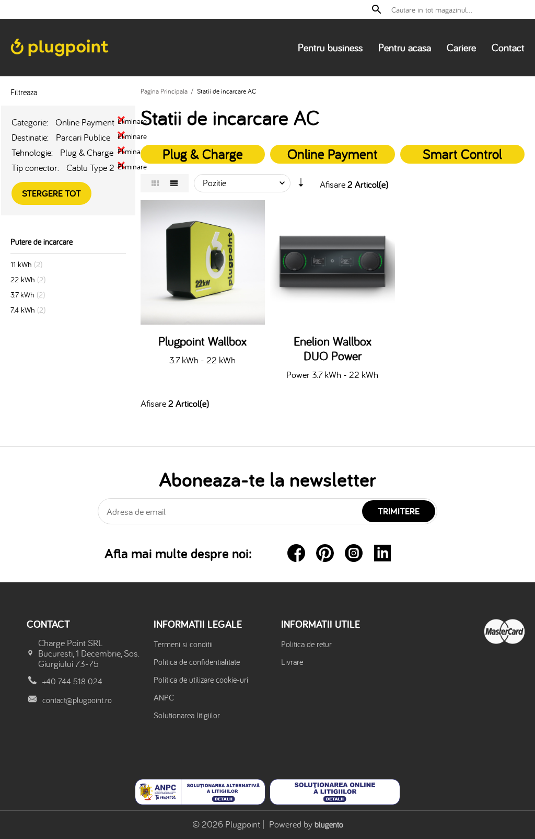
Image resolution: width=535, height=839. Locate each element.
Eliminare (121, 119)
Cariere (461, 47)
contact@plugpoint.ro (77, 700)
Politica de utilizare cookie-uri (201, 679)
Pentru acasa (404, 47)
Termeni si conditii (183, 644)
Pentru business (330, 47)
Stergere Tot (51, 193)
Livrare (292, 662)
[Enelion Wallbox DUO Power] (332, 262)
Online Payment (332, 154)
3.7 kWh (22, 295)
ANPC (164, 697)
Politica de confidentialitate (197, 662)
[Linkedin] (382, 553)
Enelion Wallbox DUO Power (332, 348)
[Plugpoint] (60, 47)
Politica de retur (306, 644)
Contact (508, 47)
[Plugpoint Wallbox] (203, 262)
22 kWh (22, 279)
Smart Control (462, 154)
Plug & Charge (202, 154)
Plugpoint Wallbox (202, 341)
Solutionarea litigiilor (187, 715)
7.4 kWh (22, 310)
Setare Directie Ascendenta (301, 185)
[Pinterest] (325, 553)
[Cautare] (377, 9)
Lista (174, 183)
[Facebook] (296, 553)
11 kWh (21, 264)
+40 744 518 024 (72, 681)
